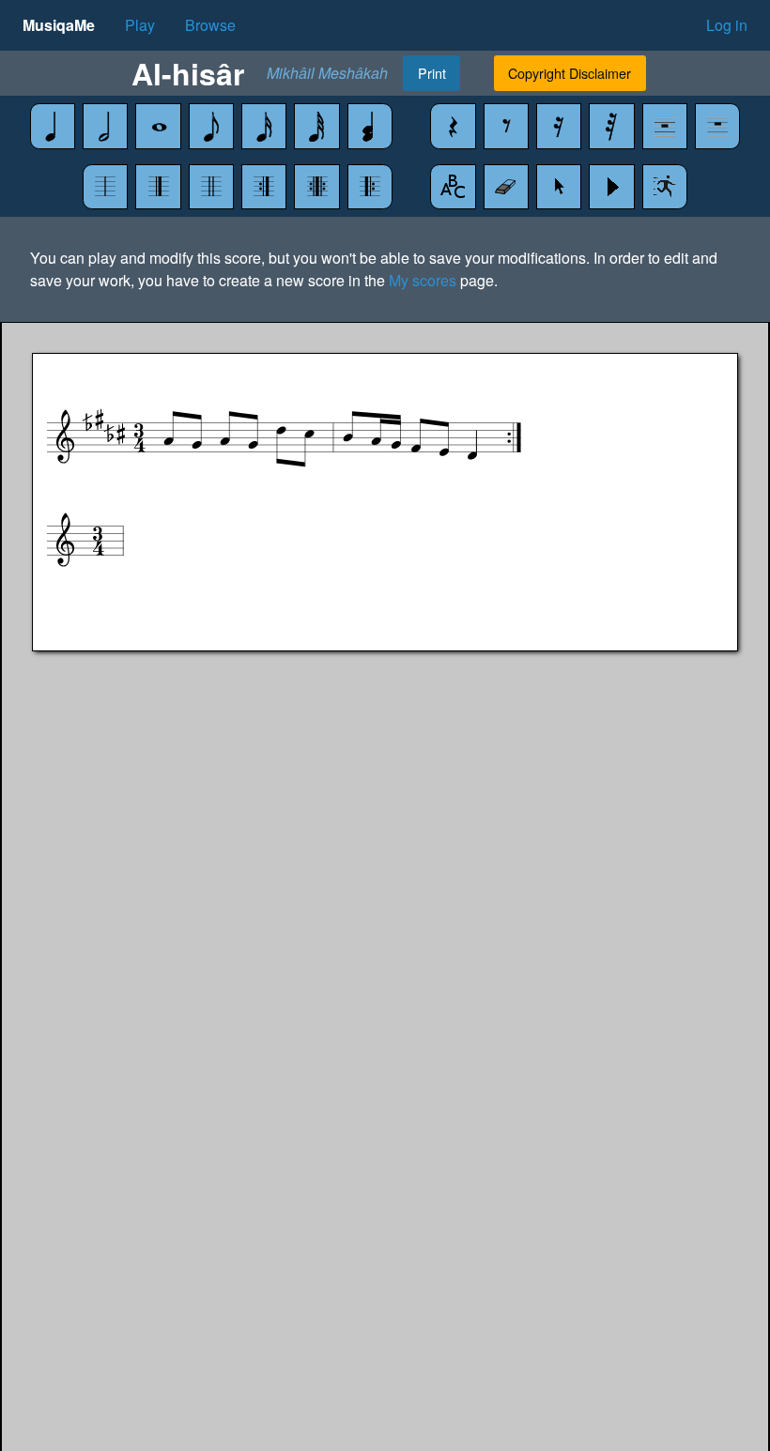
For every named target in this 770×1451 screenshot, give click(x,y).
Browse (210, 25)
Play (140, 25)
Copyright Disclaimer (569, 73)
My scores (422, 280)
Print (432, 73)
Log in (726, 25)
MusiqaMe (59, 25)
